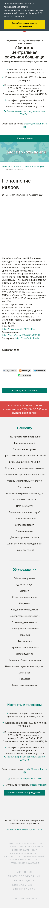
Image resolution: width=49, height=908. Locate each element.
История (24, 590)
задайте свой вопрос (25, 412)
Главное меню (24, 138)
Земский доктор (24, 653)
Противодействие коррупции (24, 660)
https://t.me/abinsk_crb (27, 338)
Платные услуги (24, 505)
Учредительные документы (24, 615)
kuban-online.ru (38, 784)
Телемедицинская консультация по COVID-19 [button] (26, 113)
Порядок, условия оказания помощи (24, 468)
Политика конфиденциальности (24, 829)
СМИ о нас (24, 672)
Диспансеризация (24, 524)
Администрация (24, 584)
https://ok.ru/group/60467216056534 (21, 335)
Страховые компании (24, 518)
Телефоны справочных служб (24, 512)
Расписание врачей (24, 443)
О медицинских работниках (24, 628)
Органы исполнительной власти (24, 480)
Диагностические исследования (24, 543)
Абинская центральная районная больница (24, 52)
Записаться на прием (24, 449)
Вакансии (24, 634)
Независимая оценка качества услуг (24, 666)
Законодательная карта (24, 685)
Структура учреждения (24, 597)
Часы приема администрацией (24, 436)
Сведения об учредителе (24, 609)
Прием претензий (24, 549)
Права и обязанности (24, 499)
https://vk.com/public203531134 (18, 329)
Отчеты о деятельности (24, 622)
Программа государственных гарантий (25, 455)
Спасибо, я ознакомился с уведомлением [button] (24, 24)
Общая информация (24, 578)
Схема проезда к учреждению (24, 792)
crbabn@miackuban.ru (35, 123)
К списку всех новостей (24, 390)
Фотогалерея (25, 641)
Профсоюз (24, 678)
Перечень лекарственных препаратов (24, 474)
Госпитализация (24, 531)
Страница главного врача (25, 647)
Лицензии (24, 603)
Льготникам (24, 487)
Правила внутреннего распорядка (24, 493)
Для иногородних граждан (24, 537)
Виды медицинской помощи (24, 461)
